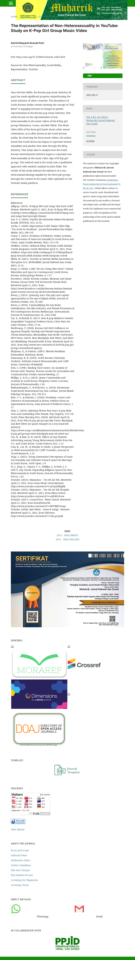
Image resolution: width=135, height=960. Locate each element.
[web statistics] (18, 823)
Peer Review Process (22, 875)
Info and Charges (20, 870)
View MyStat (18, 829)
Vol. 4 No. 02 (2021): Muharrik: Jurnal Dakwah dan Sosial (66, 16)
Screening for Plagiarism (24, 880)
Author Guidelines (21, 865)
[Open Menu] (11, 3)
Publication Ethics (20, 860)
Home (14, 16)
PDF (89, 75)
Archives (25, 16)
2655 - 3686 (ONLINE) (68, 539)
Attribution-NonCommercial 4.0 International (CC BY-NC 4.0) (102, 184)
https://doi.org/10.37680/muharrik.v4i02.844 (40, 57)
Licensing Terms (20, 885)
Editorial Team (19, 855)
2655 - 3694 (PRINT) (67, 535)
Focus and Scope (20, 850)
